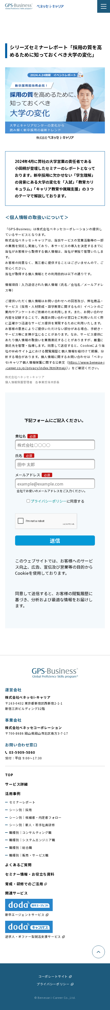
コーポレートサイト (53, 976)
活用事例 (12, 793)
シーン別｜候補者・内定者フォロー (35, 817)
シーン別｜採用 (20, 810)
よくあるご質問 (18, 864)
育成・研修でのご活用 (24, 883)
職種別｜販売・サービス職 (29, 855)
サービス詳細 (16, 784)
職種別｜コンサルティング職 (30, 832)
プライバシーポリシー (53, 984)
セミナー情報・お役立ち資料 (29, 874)
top (9, 774)
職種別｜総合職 (20, 847)
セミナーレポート (22, 802)
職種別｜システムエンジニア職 (32, 840)
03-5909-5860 (22, 752)
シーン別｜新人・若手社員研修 (32, 825)
